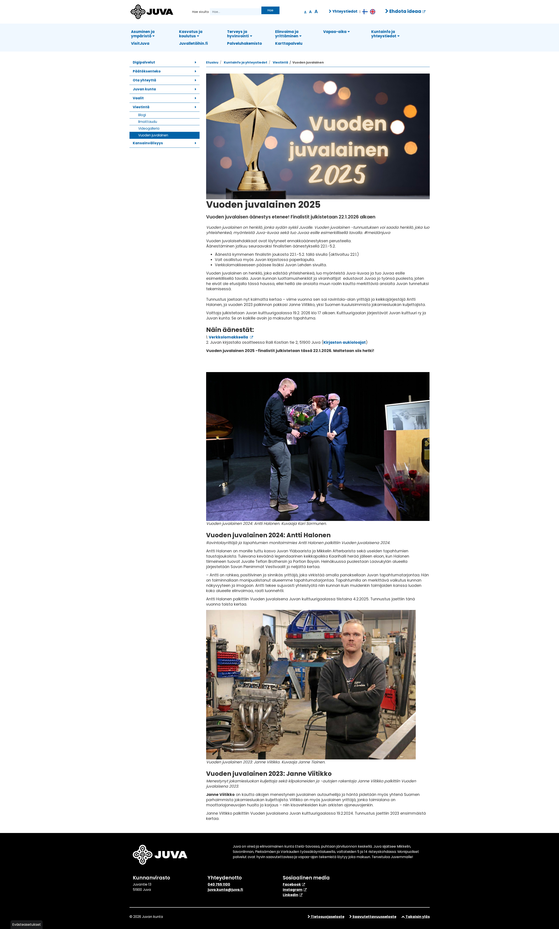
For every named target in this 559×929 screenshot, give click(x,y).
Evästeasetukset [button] (26, 924)
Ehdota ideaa (404, 11)
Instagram (292, 889)
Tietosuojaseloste (327, 916)
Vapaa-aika (335, 31)
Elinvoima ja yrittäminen (286, 34)
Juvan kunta (144, 89)
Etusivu (212, 62)
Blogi (142, 115)
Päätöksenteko (147, 71)
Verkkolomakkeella (228, 337)
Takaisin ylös (417, 916)
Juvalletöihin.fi (193, 43)
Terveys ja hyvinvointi (238, 34)
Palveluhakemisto (244, 43)
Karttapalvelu (288, 43)
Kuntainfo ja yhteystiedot (383, 34)
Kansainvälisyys (148, 143)
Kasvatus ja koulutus (190, 34)
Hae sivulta (200, 12)
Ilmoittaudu (147, 121)
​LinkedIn (290, 894)
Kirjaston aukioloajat (344, 342)
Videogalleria (148, 128)
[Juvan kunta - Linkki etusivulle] (151, 11)
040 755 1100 (219, 884)
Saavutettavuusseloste (374, 916)
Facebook (292, 884)
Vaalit (138, 98)
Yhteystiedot (344, 11)
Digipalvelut (144, 62)
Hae (270, 10)
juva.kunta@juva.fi (225, 889)
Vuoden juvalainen (153, 135)
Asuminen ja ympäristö (143, 34)
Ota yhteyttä (144, 80)
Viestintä (141, 107)
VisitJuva (140, 43)
